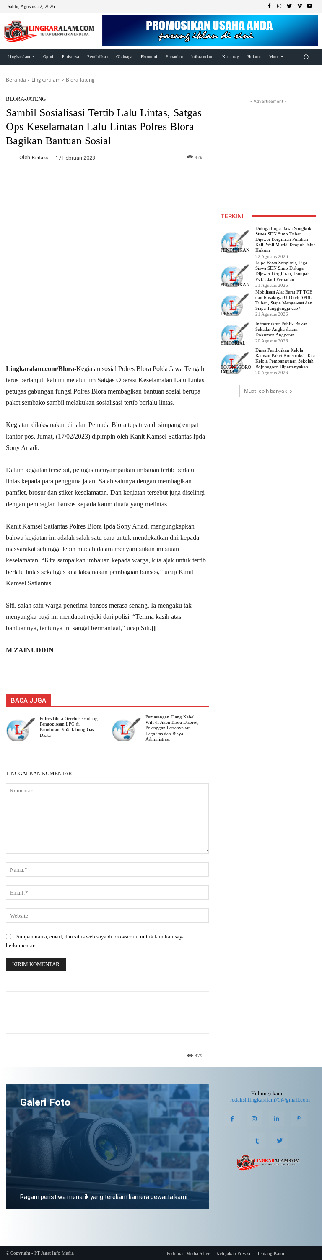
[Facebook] (269, 6)
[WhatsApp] (107, 182)
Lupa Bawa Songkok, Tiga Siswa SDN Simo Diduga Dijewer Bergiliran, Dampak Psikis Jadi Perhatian (282, 271)
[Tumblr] (257, 1140)
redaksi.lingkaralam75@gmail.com (270, 1099)
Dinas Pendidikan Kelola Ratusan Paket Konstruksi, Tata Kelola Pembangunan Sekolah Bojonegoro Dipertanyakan (285, 358)
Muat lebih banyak (265, 390)
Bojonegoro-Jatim (237, 369)
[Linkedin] (276, 1118)
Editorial (233, 343)
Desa (227, 314)
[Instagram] (279, 6)
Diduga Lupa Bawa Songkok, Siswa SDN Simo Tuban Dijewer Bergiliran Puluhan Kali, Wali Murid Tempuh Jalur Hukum (285, 239)
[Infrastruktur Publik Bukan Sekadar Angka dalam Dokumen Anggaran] (235, 333)
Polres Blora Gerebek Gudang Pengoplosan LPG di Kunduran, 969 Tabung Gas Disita (69, 727)
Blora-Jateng (80, 79)
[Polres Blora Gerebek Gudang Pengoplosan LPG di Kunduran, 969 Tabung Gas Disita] (20, 729)
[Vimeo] (299, 6)
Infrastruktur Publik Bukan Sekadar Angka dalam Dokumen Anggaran (281, 329)
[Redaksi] (12, 157)
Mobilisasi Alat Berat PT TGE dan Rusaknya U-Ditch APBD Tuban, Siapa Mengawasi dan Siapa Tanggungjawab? (283, 300)
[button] (306, 57)
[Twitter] (289, 6)
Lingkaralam (45, 79)
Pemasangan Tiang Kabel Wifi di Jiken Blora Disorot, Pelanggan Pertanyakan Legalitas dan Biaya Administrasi (172, 727)
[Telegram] (126, 182)
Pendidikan (235, 250)
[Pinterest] (299, 1118)
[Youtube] (309, 6)
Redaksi (40, 157)
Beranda (16, 79)
